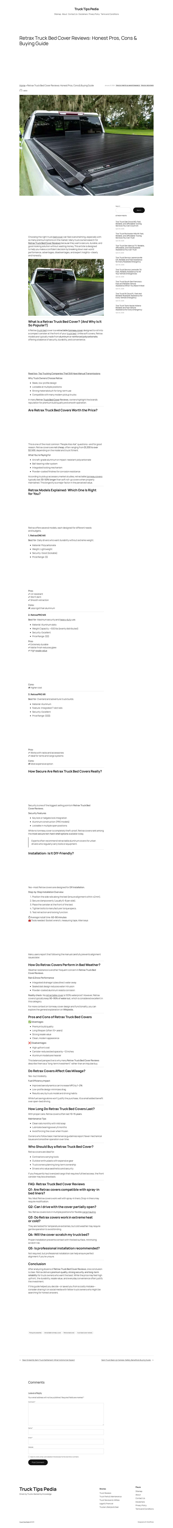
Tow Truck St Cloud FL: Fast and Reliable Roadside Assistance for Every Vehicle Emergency (129, 296)
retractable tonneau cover (52, 1333)
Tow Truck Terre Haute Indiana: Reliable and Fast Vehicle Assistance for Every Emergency (129, 308)
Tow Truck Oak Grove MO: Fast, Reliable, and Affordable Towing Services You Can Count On (129, 224)
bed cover (58, 236)
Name (30, 1428)
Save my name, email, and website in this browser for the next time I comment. (54, 1457)
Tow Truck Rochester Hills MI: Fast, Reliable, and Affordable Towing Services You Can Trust (130, 236)
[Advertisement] (86, 67)
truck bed (42, 330)
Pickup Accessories (35, 1333)
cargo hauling (89, 1211)
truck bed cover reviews (84, 1333)
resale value (41, 650)
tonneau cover (75, 330)
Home (22, 85)
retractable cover (54, 995)
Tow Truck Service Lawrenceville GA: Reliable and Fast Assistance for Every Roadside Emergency (129, 260)
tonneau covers (94, 476)
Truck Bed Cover (51, 399)
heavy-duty (65, 619)
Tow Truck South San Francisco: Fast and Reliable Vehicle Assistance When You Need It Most (130, 284)
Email (30, 1438)
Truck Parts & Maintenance (128, 85)
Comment (31, 1402)
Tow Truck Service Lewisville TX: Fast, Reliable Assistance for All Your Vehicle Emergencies (129, 272)
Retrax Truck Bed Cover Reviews (44, 243)
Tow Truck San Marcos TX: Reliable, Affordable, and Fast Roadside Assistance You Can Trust (130, 248)
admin (25, 90)
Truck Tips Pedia (86, 9)
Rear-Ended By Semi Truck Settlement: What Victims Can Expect (48, 1360)
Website (30, 1447)
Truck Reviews (147, 85)
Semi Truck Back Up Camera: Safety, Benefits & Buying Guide (126, 1360)
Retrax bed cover (69, 1333)
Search (118, 206)
